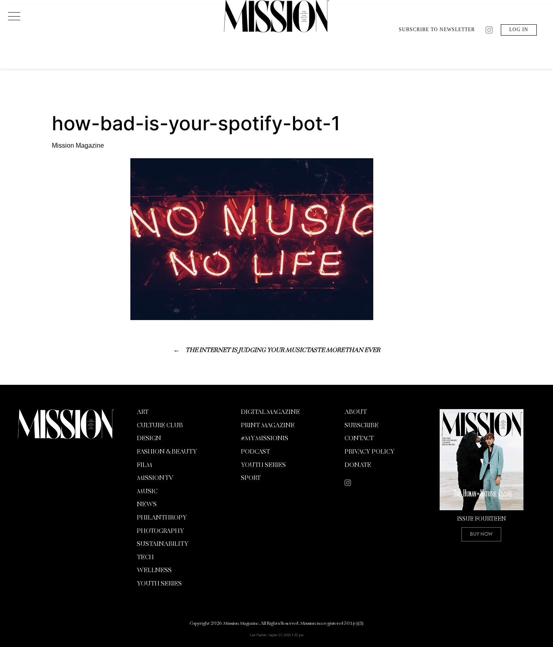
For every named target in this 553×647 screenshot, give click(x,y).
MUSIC (147, 491)
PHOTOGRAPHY (160, 531)
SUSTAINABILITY (163, 544)
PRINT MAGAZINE (268, 425)
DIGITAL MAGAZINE (270, 412)
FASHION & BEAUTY (167, 452)
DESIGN (149, 438)
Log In (518, 29)
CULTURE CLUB (160, 425)
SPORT (251, 478)
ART (143, 412)
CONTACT (359, 438)
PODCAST (255, 452)
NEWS (147, 504)
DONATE (358, 465)
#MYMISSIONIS (264, 438)
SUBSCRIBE (362, 425)
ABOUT (356, 412)
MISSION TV (155, 478)
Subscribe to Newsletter (437, 29)
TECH (145, 557)
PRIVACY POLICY (370, 452)
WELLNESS (154, 570)
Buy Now (481, 534)
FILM (144, 465)
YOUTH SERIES (159, 583)
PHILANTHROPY (162, 517)
